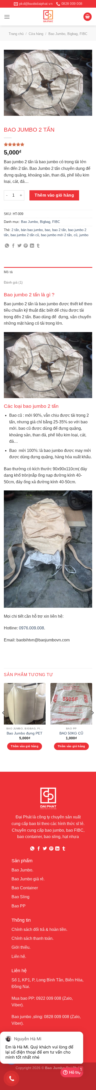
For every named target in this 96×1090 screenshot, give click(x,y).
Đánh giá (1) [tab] (13, 282)
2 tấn (15, 230)
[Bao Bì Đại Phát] (48, 17)
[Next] (92, 723)
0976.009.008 (31, 628)
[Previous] (3, 723)
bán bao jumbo (32, 230)
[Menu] (7, 16)
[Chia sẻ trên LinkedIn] (32, 246)
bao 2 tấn (59, 230)
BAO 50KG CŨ (71, 733)
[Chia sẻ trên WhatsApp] (7, 246)
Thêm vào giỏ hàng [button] (24, 746)
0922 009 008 (48, 998)
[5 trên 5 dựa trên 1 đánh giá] (48, 144)
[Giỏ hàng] (87, 16)
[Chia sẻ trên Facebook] (13, 246)
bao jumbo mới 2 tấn (56, 235)
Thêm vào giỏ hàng (54, 195)
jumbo (83, 235)
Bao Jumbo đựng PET (24, 733)
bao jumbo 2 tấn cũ (24, 235)
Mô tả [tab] (8, 272)
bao (47, 230)
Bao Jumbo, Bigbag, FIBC (67, 34)
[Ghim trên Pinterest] (26, 246)
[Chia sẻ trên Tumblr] (38, 246)
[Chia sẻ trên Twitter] (19, 246)
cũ (75, 235)
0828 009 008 (56, 1017)
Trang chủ (16, 34)
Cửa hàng (36, 34)
